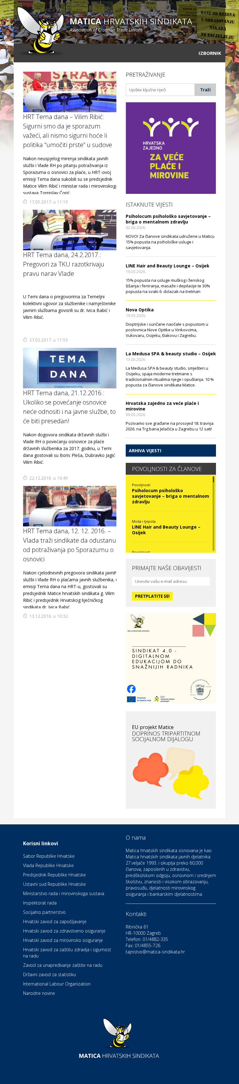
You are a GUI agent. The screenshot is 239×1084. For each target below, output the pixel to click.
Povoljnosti (141, 484)
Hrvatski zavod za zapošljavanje (55, 921)
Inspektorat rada (40, 903)
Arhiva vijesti (145, 450)
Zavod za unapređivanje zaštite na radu (62, 965)
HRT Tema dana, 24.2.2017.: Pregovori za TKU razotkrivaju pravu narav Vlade (63, 264)
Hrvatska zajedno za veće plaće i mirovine (162, 406)
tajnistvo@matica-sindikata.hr (155, 952)
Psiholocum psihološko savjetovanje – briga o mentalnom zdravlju (168, 219)
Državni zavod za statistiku (49, 974)
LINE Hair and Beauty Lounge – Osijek (167, 266)
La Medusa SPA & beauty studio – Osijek (171, 354)
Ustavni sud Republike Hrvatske (54, 884)
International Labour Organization (57, 984)
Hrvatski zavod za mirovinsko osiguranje (63, 940)
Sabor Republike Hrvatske (49, 856)
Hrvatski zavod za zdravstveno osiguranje (64, 931)
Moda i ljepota (144, 521)
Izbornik (210, 53)
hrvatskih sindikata (131, 24)
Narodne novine (39, 993)
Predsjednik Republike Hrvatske (54, 875)
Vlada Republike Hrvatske (48, 865)
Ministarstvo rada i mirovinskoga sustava (63, 893)
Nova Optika (140, 310)
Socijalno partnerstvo (44, 912)
